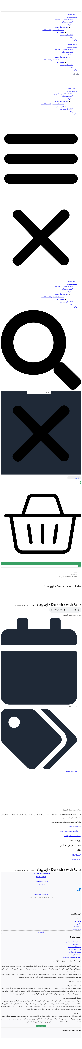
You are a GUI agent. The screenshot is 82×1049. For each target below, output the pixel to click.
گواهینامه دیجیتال (67, 96)
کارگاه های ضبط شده (66, 109)
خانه (75, 572)
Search (53, 392)
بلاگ (75, 114)
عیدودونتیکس (60, 106)
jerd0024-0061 (76, 860)
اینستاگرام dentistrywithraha (72, 836)
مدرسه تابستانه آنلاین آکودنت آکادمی (52, 104)
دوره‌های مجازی (72, 91)
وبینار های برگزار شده (61, 101)
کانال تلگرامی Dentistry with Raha (70, 831)
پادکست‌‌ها (74, 574)
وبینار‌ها (70, 99)
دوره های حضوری (71, 88)
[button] (41, 198)
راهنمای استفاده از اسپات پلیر (63, 94)
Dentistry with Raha (71, 771)
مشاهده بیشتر (41, 1026)
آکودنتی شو (41, 932)
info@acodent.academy (41, 894)
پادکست (70, 112)
